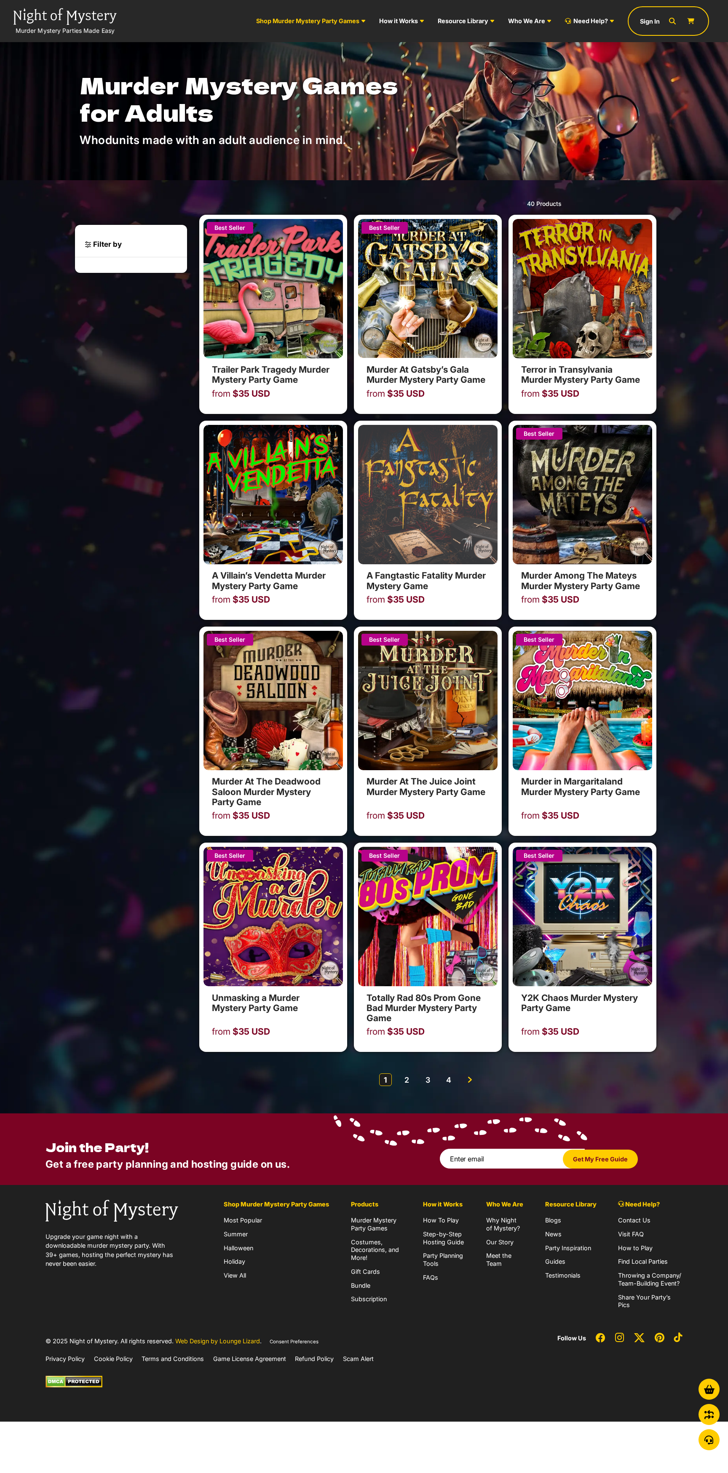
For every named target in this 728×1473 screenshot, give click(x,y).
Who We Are (526, 20)
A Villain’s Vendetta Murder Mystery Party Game (269, 580)
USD (241, 394)
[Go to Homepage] (112, 1210)
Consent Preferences (294, 1342)
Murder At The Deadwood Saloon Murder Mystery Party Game (266, 791)
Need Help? (590, 20)
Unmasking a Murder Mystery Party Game (256, 1003)
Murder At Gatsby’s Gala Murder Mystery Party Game (426, 374)
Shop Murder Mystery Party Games (307, 20)
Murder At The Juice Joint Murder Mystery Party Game (426, 786)
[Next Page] (469, 1079)
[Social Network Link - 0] (600, 1338)
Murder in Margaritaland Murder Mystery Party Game (580, 786)
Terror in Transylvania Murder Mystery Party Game (580, 374)
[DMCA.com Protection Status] (74, 1381)
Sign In (650, 21)
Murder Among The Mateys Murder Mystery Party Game (580, 580)
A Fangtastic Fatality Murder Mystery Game (426, 580)
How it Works (398, 20)
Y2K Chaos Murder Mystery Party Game (579, 1003)
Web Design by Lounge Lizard (217, 1341)
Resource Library (463, 20)
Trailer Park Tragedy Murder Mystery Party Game (270, 374)
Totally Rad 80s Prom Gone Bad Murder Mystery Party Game (424, 1008)
